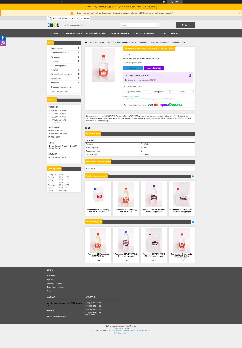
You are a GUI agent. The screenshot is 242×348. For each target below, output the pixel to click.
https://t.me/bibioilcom (59, 134)
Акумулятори (57, 48)
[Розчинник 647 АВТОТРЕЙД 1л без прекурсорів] (153, 194)
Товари (92, 42)
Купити (133, 68)
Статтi (49, 291)
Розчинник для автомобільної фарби (121, 42)
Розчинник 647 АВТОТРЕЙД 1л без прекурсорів (154, 210)
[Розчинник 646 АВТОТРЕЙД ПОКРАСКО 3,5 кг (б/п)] (98, 194)
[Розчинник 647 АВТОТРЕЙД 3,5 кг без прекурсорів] (181, 194)
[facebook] (86, 128)
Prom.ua (133, 326)
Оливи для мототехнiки (61, 87)
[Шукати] (156, 25)
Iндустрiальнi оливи (59, 91)
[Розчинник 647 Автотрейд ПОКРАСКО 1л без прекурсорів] (181, 240)
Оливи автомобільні (59, 53)
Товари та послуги (71, 33)
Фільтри (54, 70)
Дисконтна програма (95, 33)
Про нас (162, 33)
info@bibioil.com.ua (58, 130)
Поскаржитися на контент (120, 330)
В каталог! (150, 7)
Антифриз (55, 57)
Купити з (149, 68)
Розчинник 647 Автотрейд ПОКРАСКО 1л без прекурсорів (181, 256)
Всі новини (51, 276)
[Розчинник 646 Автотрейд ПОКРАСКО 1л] (126, 194)
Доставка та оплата (119, 33)
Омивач (54, 61)
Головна (54, 33)
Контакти (175, 33)
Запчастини (56, 78)
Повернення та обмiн (144, 33)
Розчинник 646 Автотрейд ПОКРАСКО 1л (126, 210)
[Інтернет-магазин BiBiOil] (53, 25)
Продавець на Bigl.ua (121, 328)
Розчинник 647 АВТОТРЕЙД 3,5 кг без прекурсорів (181, 210)
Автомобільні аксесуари (61, 74)
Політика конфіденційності (140, 330)
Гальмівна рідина (58, 65)
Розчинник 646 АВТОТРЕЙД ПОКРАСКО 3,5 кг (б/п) (98, 210)
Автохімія (100, 42)
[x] (89, 128)
